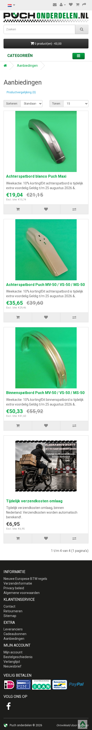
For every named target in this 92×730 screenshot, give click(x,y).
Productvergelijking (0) (21, 92)
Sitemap (10, 616)
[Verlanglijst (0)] (71, 5)
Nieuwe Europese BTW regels (25, 579)
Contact (9, 606)
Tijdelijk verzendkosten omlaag (34, 501)
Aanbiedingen (27, 65)
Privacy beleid (14, 588)
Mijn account (13, 652)
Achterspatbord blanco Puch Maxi (36, 176)
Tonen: (56, 103)
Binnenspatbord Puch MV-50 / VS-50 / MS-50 (45, 392)
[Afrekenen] (84, 5)
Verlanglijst (12, 662)
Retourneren (13, 611)
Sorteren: (12, 103)
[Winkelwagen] (77, 5)
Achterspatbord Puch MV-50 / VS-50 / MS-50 (45, 284)
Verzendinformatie (18, 583)
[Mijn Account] (63, 5)
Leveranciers (13, 629)
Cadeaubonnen (15, 634)
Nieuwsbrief (12, 666)
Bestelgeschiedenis (18, 657)
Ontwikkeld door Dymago (72, 725)
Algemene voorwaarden (22, 593)
